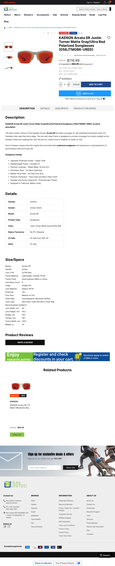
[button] (76, 64)
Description (27, 108)
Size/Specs (61, 108)
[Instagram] (8, 526)
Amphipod (35, 515)
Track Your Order (65, 536)
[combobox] (93, 9)
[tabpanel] (21, 406)
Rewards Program (93, 512)
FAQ (88, 530)
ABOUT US (91, 495)
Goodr (33, 512)
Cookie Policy (71, 532)
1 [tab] (57, 439)
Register (97, 2)
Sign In (89, 2)
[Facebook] (44, 33)
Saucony (34, 508)
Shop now (17, 434)
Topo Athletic (36, 519)
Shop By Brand (79, 15)
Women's (28, 15)
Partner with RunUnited (95, 527)
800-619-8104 (11, 503)
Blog (6, 21)
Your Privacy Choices (64, 563)
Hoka (33, 501)
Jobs (88, 515)
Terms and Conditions (71, 525)
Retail (92, 15)
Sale (55, 15)
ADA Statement (64, 522)
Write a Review (101, 55)
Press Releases (92, 523)
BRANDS (35, 495)
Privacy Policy (71, 529)
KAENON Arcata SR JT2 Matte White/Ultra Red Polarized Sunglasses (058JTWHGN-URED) (20, 406)
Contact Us (91, 504)
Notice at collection (43, 563)
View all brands (36, 527)
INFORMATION (65, 495)
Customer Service (65, 514)
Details (45, 108)
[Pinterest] (54, 33)
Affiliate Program (65, 518)
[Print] (48, 33)
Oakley (33, 504)
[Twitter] (51, 33)
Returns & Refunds (65, 504)
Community (91, 508)
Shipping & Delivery (66, 501)
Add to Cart (96, 84)
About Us (90, 501)
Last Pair (102, 15)
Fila (32, 523)
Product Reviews (85, 108)
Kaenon (80, 33)
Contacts (90, 534)
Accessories (43, 15)
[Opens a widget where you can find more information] (105, 555)
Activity (64, 15)
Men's (17, 15)
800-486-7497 (11, 509)
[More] (11, 14)
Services (90, 519)
